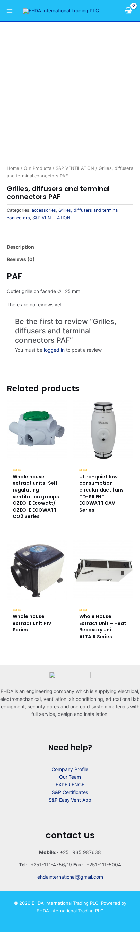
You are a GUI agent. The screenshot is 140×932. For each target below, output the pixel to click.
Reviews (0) (21, 259)
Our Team (70, 777)
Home (13, 168)
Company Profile (70, 769)
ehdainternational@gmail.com (70, 877)
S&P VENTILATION (75, 168)
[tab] (70, 247)
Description (20, 247)
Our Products (37, 168)
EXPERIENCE (70, 784)
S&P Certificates (70, 792)
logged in (54, 350)
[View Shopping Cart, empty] (128, 10)
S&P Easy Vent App (70, 800)
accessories (44, 210)
